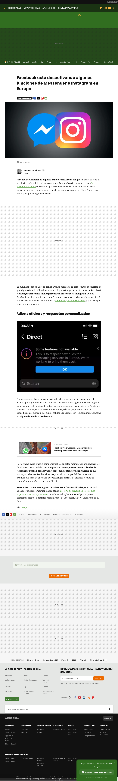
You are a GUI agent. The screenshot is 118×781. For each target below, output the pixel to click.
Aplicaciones (32, 514)
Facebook (34, 98)
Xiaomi (45, 675)
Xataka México (10, 758)
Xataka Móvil (10, 732)
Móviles (34, 62)
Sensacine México (40, 759)
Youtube (109, 8)
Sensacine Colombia (40, 764)
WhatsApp (9, 691)
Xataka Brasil (10, 761)
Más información (76, 779)
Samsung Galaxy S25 (50, 660)
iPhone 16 (83, 660)
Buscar (109, 709)
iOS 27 (75, 62)
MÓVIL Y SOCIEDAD (32, 8)
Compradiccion (89, 735)
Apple (26, 675)
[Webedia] (112, 1)
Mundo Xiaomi (10, 744)
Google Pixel (108, 62)
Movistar (8, 675)
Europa (57, 514)
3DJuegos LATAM (27, 758)
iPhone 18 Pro (85, 62)
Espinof (39, 732)
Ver (60, 576)
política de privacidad (91, 683)
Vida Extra (24, 732)
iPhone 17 (64, 660)
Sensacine (40, 729)
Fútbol (49, 62)
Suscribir (99, 678)
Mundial (26, 62)
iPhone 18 (97, 62)
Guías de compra (30, 680)
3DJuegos (24, 729)
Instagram (105, 8)
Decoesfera (88, 732)
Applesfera (9, 735)
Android (8, 687)
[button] (34, 170)
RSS (89, 697)
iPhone (45, 687)
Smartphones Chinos (29, 692)
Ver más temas (12, 699)
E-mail (45, 98)
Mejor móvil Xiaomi (97, 660)
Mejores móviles (33, 660)
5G (56, 62)
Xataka (7, 729)
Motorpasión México (72, 759)
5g (25, 687)
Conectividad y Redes (48, 692)
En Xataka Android (62, 445)
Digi (42, 62)
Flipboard (101, 8)
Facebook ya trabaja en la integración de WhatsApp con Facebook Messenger (73, 449)
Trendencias (88, 729)
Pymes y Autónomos (104, 733)
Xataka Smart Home (10, 740)
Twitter (113, 8)
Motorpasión (72, 729)
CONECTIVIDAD (14, 8)
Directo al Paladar (59, 729)
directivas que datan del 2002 (70, 300)
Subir (106, 718)
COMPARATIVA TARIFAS (68, 8)
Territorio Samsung (46, 681)
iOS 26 (74, 660)
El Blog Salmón (105, 729)
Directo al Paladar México (59, 759)
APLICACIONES (49, 8)
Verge (24, 507)
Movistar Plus (65, 62)
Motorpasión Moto (72, 733)
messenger (45, 514)
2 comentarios (25, 98)
